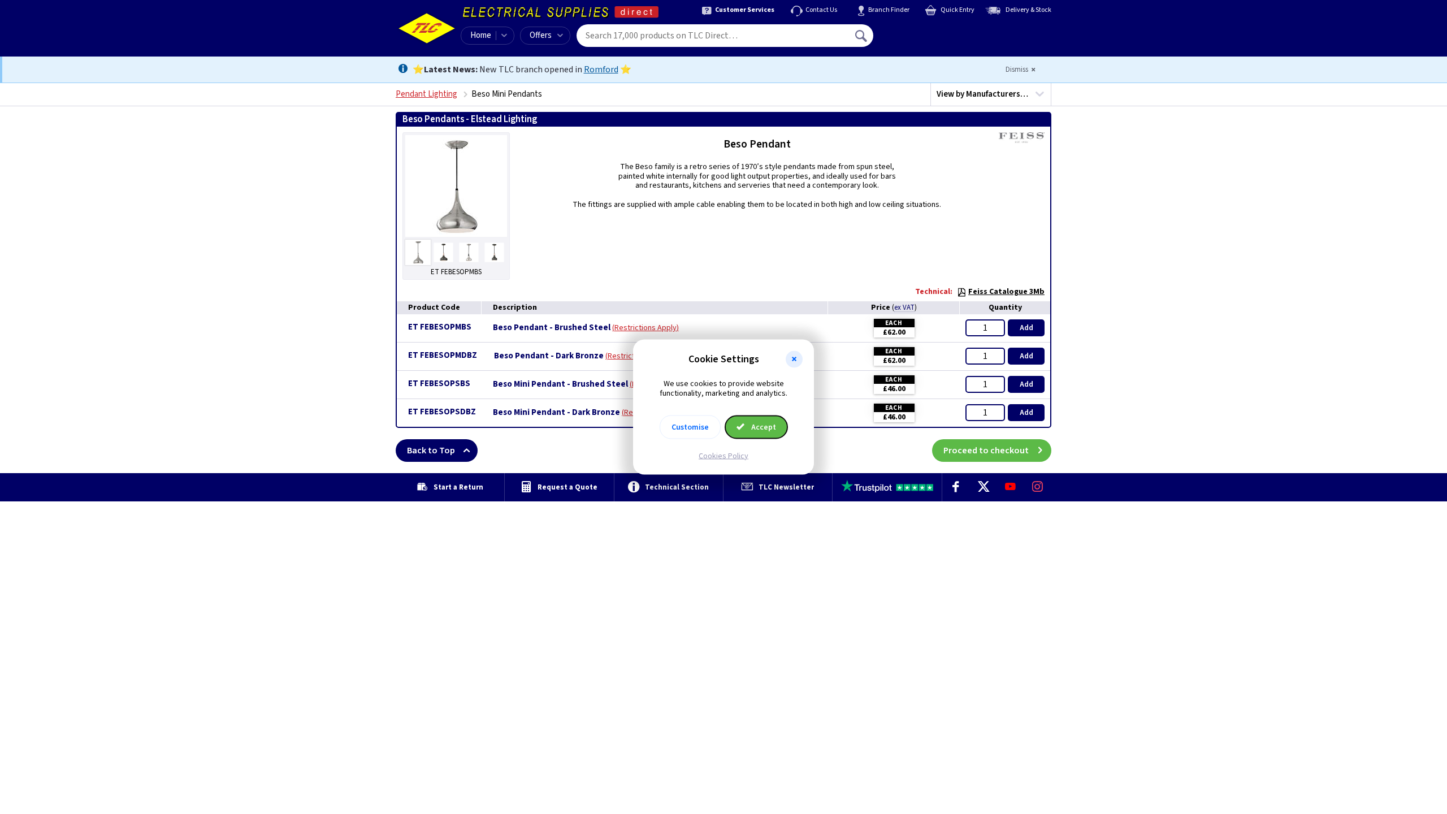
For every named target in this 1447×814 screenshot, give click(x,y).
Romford (601, 69)
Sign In (933, 32)
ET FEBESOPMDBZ (442, 355)
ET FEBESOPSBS (439, 383)
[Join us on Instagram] (1037, 487)
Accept (763, 426)
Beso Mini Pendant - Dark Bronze (556, 413)
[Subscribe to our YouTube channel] (1010, 487)
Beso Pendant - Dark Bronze (549, 356)
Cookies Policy (723, 455)
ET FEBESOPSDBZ (442, 412)
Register (925, 39)
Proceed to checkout (986, 450)
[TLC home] (427, 28)
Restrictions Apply (645, 328)
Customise (690, 426)
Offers (541, 35)
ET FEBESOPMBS (439, 327)
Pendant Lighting (426, 94)
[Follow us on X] (983, 487)
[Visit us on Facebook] (955, 487)
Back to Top (431, 450)
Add (1026, 328)
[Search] (862, 35)
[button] (794, 359)
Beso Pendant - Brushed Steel (551, 328)
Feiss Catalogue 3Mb (1006, 291)
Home (480, 35)
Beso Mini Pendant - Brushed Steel (560, 384)
